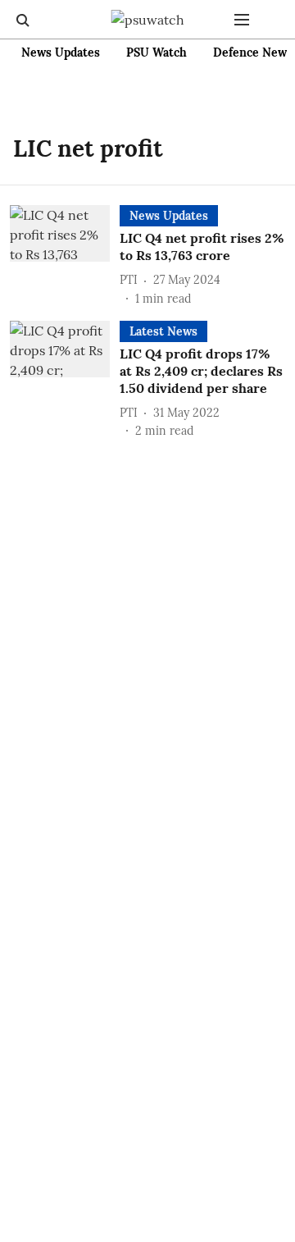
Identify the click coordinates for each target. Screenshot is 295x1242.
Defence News (253, 52)
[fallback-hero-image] (65, 256)
